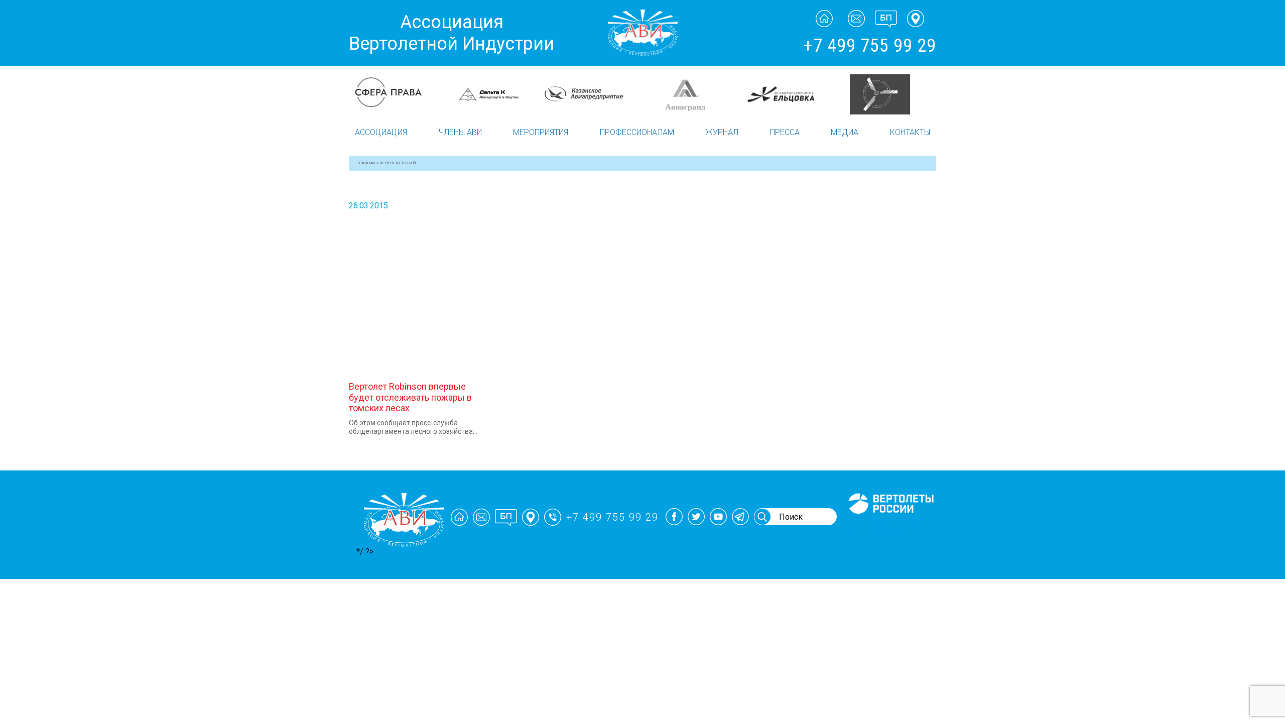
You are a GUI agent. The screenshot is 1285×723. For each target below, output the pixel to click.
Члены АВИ (460, 132)
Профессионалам (637, 132)
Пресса (785, 132)
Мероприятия (540, 132)
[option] (398, 83)
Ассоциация (381, 132)
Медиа (844, 132)
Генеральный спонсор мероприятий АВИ (890, 526)
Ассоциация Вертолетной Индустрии (451, 33)
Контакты (910, 132)
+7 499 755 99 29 (869, 45)
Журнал (721, 132)
